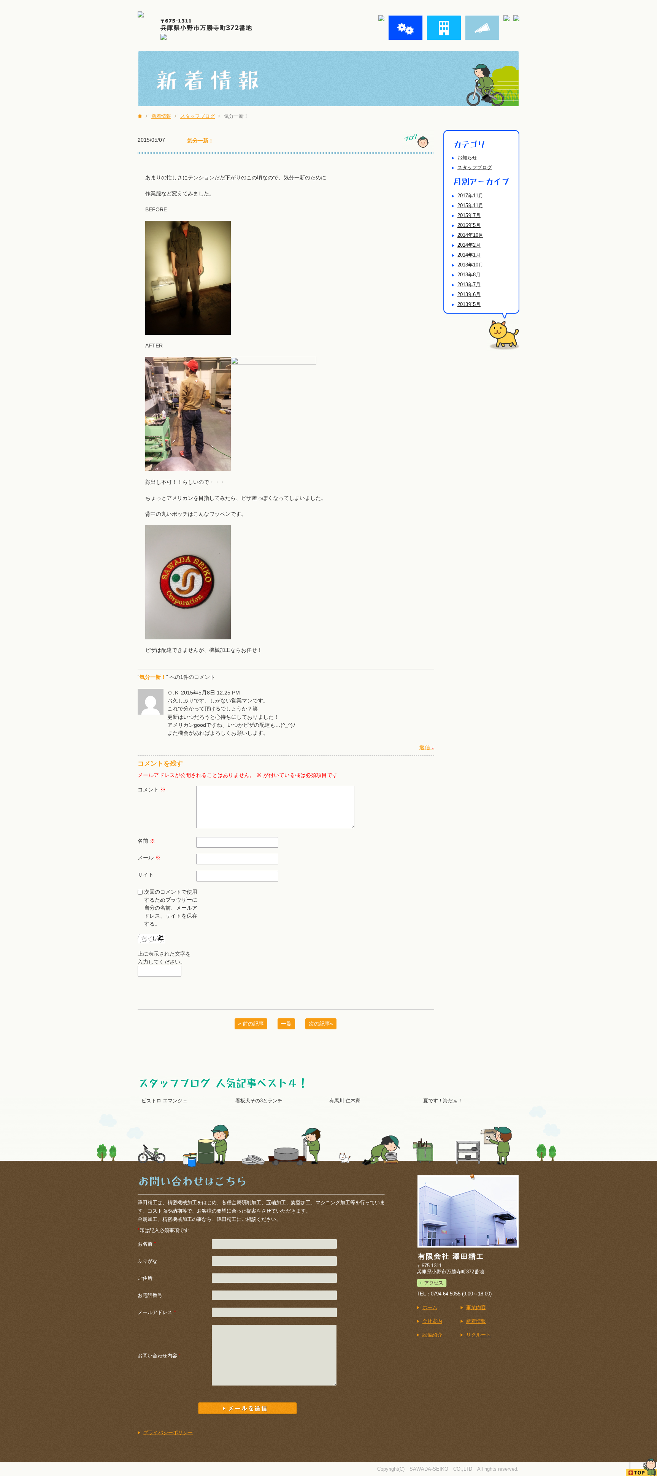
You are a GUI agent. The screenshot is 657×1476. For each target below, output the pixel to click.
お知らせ (467, 157)
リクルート (478, 1335)
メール (149, 858)
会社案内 (432, 1321)
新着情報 (161, 116)
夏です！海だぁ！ (443, 1100)
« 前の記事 (251, 1024)
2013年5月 (469, 304)
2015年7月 (469, 215)
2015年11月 (470, 205)
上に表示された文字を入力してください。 (164, 958)
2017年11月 (470, 195)
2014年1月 (469, 255)
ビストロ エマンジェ (164, 1100)
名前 (146, 841)
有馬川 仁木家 (344, 1100)
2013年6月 (469, 294)
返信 (426, 747)
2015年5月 (469, 225)
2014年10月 (470, 235)
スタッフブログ (197, 116)
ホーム (429, 1307)
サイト (146, 875)
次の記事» (321, 1024)
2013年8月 (469, 274)
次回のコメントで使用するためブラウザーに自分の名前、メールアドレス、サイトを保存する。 (170, 908)
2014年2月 (469, 245)
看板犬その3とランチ (258, 1100)
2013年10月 (470, 265)
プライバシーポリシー (168, 1432)
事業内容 (476, 1307)
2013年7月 (469, 284)
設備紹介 (432, 1335)
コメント (152, 789)
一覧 (286, 1024)
